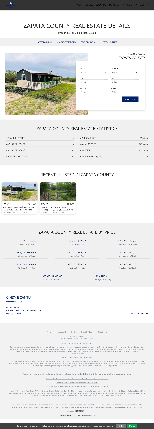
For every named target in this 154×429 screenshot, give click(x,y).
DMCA (73, 332)
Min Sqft (83, 88)
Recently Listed (88, 42)
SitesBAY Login (104, 332)
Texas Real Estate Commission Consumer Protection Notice (77, 383)
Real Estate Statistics (66, 42)
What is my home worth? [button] (135, 5)
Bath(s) (113, 78)
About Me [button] (101, 5)
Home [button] (78, 5)
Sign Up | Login (139, 313)
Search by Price (110, 42)
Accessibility (62, 332)
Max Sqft (114, 88)
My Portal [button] (114, 5)
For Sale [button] (89, 5)
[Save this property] (35, 185)
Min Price (83, 68)
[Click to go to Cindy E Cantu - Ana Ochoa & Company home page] (11, 4)
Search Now (130, 99)
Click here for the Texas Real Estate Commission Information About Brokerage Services (77, 379)
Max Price (114, 68)
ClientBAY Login (87, 332)
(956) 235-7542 (12, 307)
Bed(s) (82, 78)
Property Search (44, 42)
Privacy (49, 332)
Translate (92, 415)
